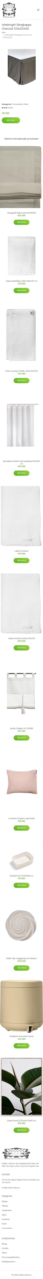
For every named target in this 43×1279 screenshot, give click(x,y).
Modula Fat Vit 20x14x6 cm (21, 876)
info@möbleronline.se (11, 1188)
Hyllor (4, 1215)
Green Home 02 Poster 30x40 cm (21, 1120)
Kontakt (5, 1248)
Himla (26, 104)
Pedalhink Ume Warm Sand (21, 1036)
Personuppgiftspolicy (11, 1257)
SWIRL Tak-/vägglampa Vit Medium (21, 958)
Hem (4, 32)
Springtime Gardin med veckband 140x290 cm (21, 462)
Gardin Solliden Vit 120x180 (21, 728)
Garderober (7, 1210)
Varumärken (18, 104)
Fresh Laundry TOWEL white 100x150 (21, 371)
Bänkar (5, 1201)
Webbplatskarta (8, 1261)
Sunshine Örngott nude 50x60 (21, 818)
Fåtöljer (5, 1206)
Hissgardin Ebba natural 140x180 (21, 213)
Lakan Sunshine (21, 551)
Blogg (4, 1244)
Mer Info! (11, 120)
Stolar (4, 1224)
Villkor (4, 1253)
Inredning (5, 1219)
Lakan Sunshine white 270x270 (21, 638)
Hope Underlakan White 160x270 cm (21, 281)
